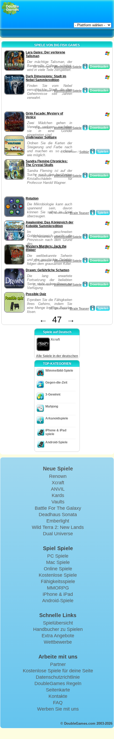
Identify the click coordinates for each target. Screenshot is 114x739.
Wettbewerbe (58, 642)
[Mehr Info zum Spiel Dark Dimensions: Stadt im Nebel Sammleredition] (85, 90)
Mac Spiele (58, 562)
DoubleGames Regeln (57, 683)
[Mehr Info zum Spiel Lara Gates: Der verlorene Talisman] (85, 66)
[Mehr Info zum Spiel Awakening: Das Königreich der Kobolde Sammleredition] (85, 236)
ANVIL (58, 489)
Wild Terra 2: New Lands (58, 527)
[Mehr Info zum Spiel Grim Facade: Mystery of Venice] (85, 127)
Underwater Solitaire (41, 137)
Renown (58, 476)
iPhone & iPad (58, 594)
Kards (58, 495)
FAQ (58, 702)
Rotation (32, 198)
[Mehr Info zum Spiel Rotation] (92, 212)
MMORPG (58, 588)
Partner (58, 664)
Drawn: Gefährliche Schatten (47, 270)
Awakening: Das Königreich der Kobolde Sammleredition (49, 224)
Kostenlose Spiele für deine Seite (58, 670)
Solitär (84, 152)
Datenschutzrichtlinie (58, 677)
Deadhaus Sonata (58, 514)
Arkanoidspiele (56, 418)
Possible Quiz (36, 294)
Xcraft (58, 482)
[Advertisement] (45, 103)
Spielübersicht (58, 623)
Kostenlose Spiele (58, 575)
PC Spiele (57, 556)
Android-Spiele (56, 442)
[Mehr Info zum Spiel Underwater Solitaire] (92, 151)
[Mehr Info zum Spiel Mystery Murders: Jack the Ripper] (85, 260)
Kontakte (58, 696)
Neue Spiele (58, 469)
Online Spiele (58, 568)
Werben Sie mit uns (58, 709)
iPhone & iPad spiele (55, 432)
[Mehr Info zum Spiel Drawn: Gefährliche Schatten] (85, 284)
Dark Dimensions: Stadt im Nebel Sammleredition (46, 78)
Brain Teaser (79, 213)
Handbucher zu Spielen (58, 629)
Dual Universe (58, 533)
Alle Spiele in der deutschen (57, 356)
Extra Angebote (58, 635)
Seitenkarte (58, 690)
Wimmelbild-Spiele (68, 67)
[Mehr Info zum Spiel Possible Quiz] (92, 308)
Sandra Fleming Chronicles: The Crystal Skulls (47, 163)
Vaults (57, 501)
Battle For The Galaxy (58, 508)
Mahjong (51, 406)
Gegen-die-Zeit (56, 382)
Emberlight (57, 521)
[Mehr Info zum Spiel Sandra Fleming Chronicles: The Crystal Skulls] (85, 175)
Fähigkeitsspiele (58, 581)
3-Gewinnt (52, 394)
